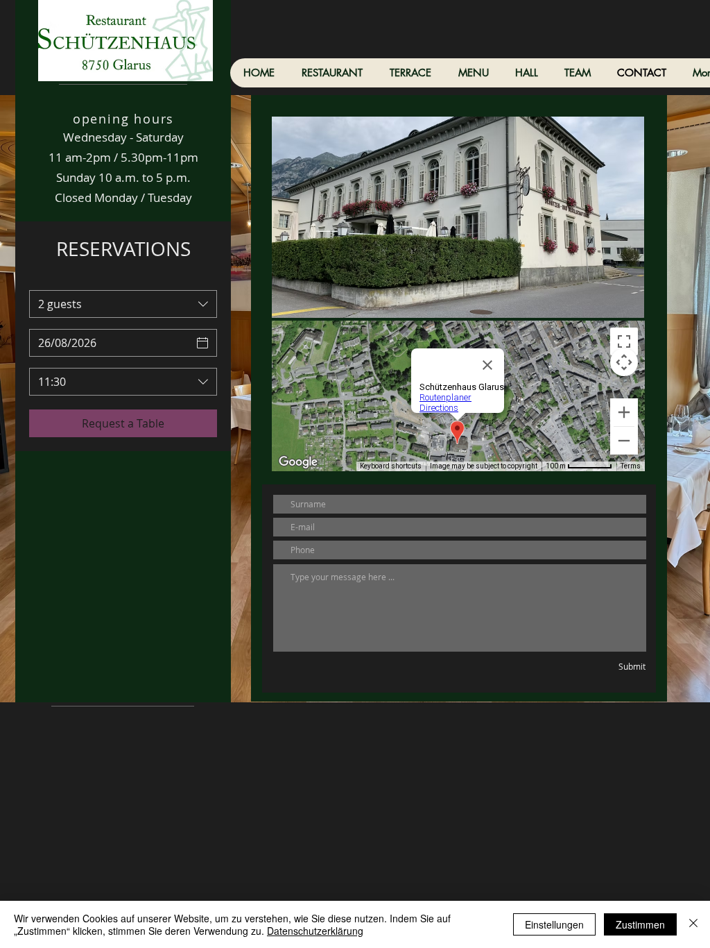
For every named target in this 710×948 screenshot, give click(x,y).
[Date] (202, 343)
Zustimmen (640, 924)
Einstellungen (554, 924)
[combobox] (123, 304)
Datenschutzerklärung (315, 931)
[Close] (693, 924)
